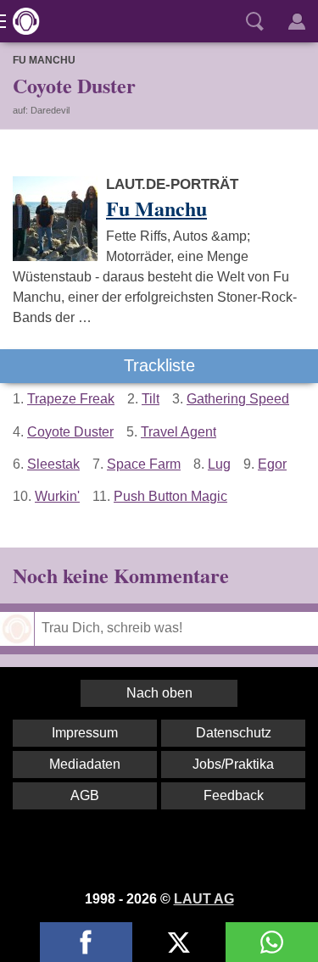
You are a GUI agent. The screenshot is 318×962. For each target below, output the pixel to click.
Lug (219, 464)
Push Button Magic (170, 496)
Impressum (85, 733)
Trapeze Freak (70, 399)
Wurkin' (57, 496)
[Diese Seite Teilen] (86, 942)
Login (297, 21)
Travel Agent (178, 432)
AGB (84, 795)
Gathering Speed (238, 399)
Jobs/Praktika (233, 764)
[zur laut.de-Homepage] (21, 21)
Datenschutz (233, 733)
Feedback (234, 795)
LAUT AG (204, 899)
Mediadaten (84, 764)
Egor (272, 464)
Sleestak (53, 464)
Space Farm (144, 464)
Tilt (150, 399)
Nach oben (159, 693)
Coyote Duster (70, 432)
